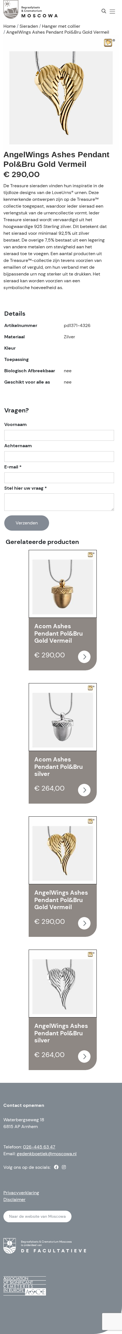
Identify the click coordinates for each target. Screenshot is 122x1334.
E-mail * (13, 467)
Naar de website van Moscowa (37, 1216)
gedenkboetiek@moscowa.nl (47, 1154)
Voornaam (15, 424)
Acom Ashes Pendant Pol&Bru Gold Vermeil (58, 633)
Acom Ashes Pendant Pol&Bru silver (58, 767)
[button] (112, 11)
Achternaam (18, 446)
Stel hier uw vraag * (25, 488)
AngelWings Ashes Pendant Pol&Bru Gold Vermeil (61, 900)
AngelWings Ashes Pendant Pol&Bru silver (61, 1033)
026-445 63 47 (39, 1147)
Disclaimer (14, 1199)
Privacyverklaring (21, 1193)
